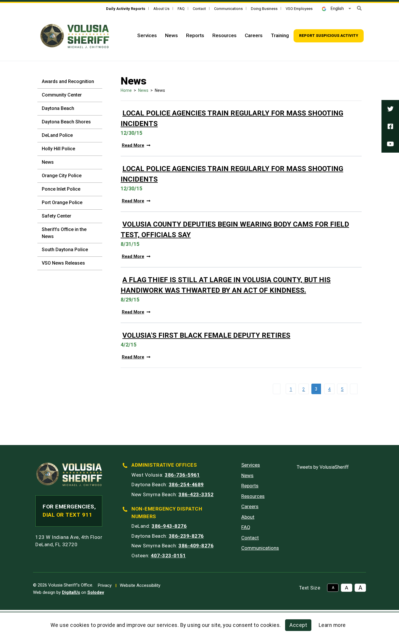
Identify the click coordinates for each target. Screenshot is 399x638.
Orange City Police (61, 175)
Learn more (332, 625)
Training (280, 35)
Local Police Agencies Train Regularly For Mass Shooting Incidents (232, 118)
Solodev (95, 592)
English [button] (337, 8)
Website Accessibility (140, 585)
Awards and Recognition (68, 81)
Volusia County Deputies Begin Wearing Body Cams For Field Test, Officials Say (235, 229)
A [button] (333, 588)
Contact (199, 8)
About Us (161, 8)
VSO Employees (299, 8)
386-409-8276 (196, 546)
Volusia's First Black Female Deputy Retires (206, 335)
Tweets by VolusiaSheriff (323, 467)
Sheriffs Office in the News (64, 233)
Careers (254, 35)
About (247, 517)
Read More (133, 145)
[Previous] (278, 389)
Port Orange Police (62, 202)
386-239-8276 (186, 536)
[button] (359, 8)
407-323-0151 (168, 555)
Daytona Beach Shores (66, 122)
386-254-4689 (186, 484)
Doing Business (264, 8)
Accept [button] (298, 625)
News (171, 35)
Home (126, 90)
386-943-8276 (169, 526)
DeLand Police (57, 135)
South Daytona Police (65, 249)
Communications (228, 8)
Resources (224, 35)
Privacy (105, 585)
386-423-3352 (196, 494)
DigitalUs (71, 592)
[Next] (355, 389)
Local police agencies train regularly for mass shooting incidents (232, 174)
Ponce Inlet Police (61, 189)
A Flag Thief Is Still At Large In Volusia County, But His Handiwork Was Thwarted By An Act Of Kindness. (226, 285)
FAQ (181, 8)
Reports (195, 35)
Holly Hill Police (58, 148)
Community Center (62, 95)
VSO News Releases (63, 263)
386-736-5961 (182, 475)
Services (147, 35)
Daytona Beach (58, 108)
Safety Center (56, 216)
